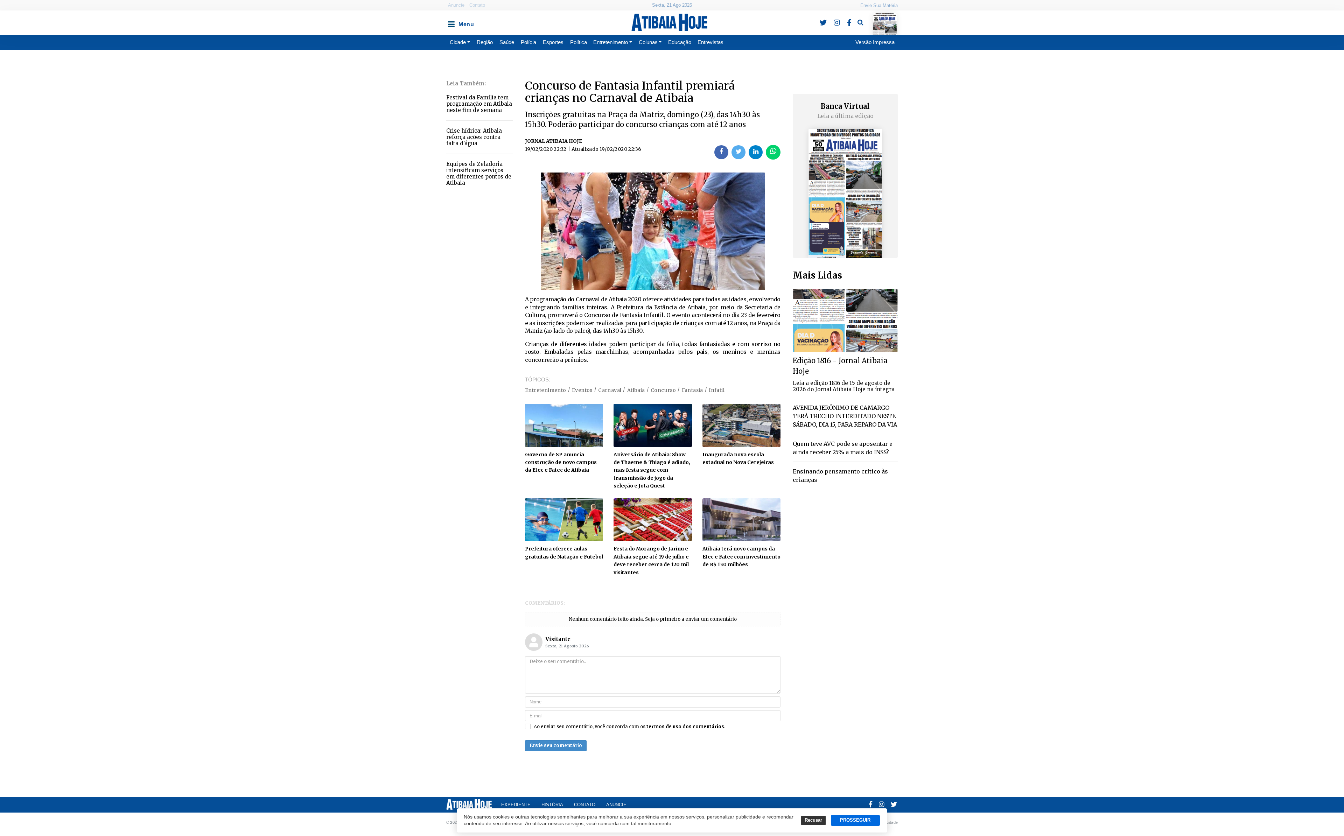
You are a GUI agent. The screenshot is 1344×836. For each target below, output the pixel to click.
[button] (451, 22)
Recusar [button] (813, 820)
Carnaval (609, 390)
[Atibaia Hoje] (669, 22)
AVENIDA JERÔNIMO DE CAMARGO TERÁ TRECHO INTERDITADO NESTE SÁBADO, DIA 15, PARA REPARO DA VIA (845, 416)
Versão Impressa (875, 42)
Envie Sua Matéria (879, 5)
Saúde (506, 42)
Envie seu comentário (556, 746)
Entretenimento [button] (610, 42)
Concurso (663, 390)
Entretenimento (545, 390)
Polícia (528, 42)
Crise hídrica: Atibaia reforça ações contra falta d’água (474, 137)
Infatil (716, 390)
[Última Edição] (884, 18)
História (552, 804)
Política (578, 42)
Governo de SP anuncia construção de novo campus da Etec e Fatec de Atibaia (561, 462)
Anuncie (456, 5)
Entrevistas (710, 42)
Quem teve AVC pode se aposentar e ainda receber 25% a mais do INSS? (842, 448)
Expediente (516, 804)
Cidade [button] (458, 42)
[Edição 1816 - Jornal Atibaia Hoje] (845, 320)
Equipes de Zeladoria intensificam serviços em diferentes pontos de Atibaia (478, 173)
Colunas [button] (648, 42)
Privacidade (887, 822)
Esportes (553, 42)
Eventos (582, 390)
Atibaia (636, 390)
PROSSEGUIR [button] (855, 820)
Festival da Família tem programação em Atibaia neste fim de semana (479, 103)
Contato (477, 5)
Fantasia (692, 390)
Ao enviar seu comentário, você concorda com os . (629, 727)
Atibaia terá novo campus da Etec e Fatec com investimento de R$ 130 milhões (741, 557)
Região (485, 42)
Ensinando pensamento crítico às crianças (840, 475)
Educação (679, 42)
